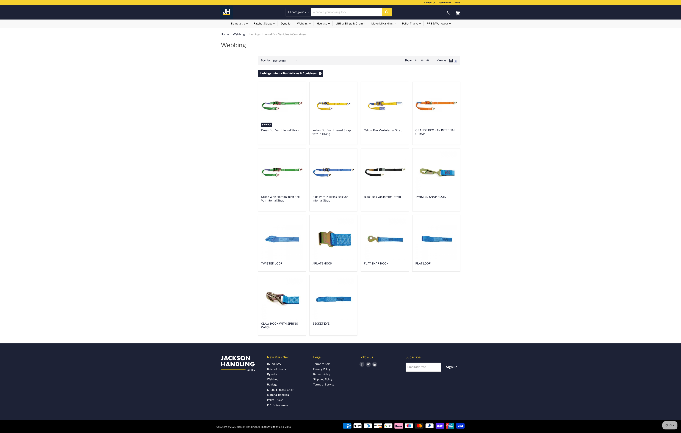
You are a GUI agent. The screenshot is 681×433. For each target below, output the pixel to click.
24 (415, 60)
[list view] (455, 60)
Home (225, 34)
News (457, 2)
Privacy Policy (321, 369)
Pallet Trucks (410, 23)
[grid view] (451, 60)
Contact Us (429, 2)
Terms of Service (323, 384)
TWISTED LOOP (272, 263)
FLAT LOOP (423, 263)
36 (421, 60)
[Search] (387, 12)
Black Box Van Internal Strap (382, 196)
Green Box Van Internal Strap (280, 130)
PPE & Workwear (438, 23)
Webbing (303, 23)
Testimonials (445, 2)
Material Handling (382, 23)
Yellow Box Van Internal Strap (383, 130)
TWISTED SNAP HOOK (430, 196)
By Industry (238, 23)
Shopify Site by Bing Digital (276, 426)
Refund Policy (321, 374)
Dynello (285, 23)
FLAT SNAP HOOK (376, 263)
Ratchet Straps (263, 23)
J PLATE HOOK (322, 263)
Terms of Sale (321, 364)
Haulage (322, 23)
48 (428, 60)
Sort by (265, 60)
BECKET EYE (321, 323)
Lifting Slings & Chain (349, 23)
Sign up (451, 367)
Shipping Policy (322, 379)
